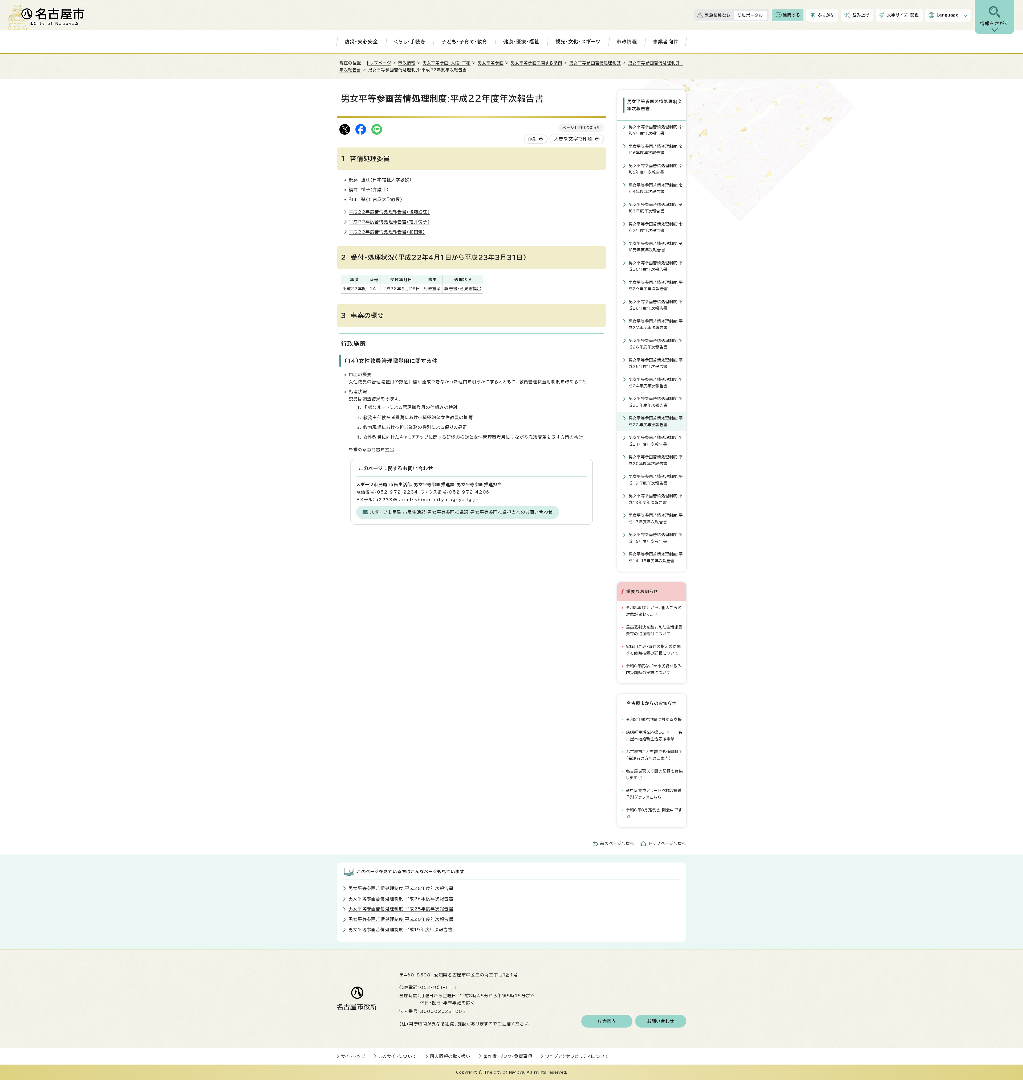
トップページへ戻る (667, 843)
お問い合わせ (661, 1021)
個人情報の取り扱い (450, 1056)
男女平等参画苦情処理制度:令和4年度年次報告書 (656, 188)
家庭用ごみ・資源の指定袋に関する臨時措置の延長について (653, 649)
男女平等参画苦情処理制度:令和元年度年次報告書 (656, 246)
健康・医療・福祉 (521, 41)
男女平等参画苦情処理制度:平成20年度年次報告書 (656, 460)
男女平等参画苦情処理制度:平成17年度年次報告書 (656, 518)
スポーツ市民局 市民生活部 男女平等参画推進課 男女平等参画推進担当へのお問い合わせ (461, 512)
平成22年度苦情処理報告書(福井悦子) (389, 222)
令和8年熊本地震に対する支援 (654, 719)
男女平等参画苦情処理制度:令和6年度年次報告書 (656, 149)
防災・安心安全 (361, 41)
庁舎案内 (607, 1021)
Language (948, 15)
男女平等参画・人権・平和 (446, 63)
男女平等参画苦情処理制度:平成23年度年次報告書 (656, 402)
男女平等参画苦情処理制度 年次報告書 (655, 105)
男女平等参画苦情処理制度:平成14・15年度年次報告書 (656, 557)
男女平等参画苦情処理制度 (595, 63)
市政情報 (626, 41)
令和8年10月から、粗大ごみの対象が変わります (654, 611)
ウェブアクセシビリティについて (577, 1056)
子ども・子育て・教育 (464, 41)
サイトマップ (353, 1056)
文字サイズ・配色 (903, 15)
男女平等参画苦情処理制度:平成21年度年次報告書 (656, 441)
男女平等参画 (491, 63)
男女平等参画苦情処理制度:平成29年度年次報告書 (656, 285)
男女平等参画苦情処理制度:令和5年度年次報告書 (656, 169)
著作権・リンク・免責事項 (507, 1056)
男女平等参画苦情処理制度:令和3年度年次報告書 (656, 208)
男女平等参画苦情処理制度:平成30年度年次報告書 (656, 266)
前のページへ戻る (617, 843)
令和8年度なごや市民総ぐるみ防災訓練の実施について (654, 669)
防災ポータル (750, 15)
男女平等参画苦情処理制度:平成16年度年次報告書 (656, 538)
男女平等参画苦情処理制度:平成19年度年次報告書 (656, 479)
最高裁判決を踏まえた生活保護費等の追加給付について (654, 630)
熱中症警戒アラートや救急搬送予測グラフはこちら (653, 794)
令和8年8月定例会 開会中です (654, 810)
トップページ (379, 63)
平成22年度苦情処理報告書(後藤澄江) (389, 212)
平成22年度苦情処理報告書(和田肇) (387, 232)
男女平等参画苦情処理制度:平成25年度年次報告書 (656, 363)
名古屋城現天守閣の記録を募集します (654, 774)
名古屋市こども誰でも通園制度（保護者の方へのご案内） (654, 755)
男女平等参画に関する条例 (536, 63)
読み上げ (861, 15)
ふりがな (826, 15)
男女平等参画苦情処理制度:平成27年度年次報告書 (656, 324)
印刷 (532, 139)
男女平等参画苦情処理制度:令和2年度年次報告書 (656, 227)
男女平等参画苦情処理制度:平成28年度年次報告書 (656, 305)
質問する (791, 15)
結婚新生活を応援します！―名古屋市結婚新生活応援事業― (654, 735)
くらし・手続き (409, 41)
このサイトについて (397, 1056)
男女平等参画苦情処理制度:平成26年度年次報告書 (656, 344)
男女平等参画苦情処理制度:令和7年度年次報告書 (656, 130)
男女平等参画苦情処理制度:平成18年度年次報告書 (656, 499)
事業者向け (665, 41)
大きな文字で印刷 (573, 139)
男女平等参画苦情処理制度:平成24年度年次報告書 (656, 382)
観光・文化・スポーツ (578, 41)
